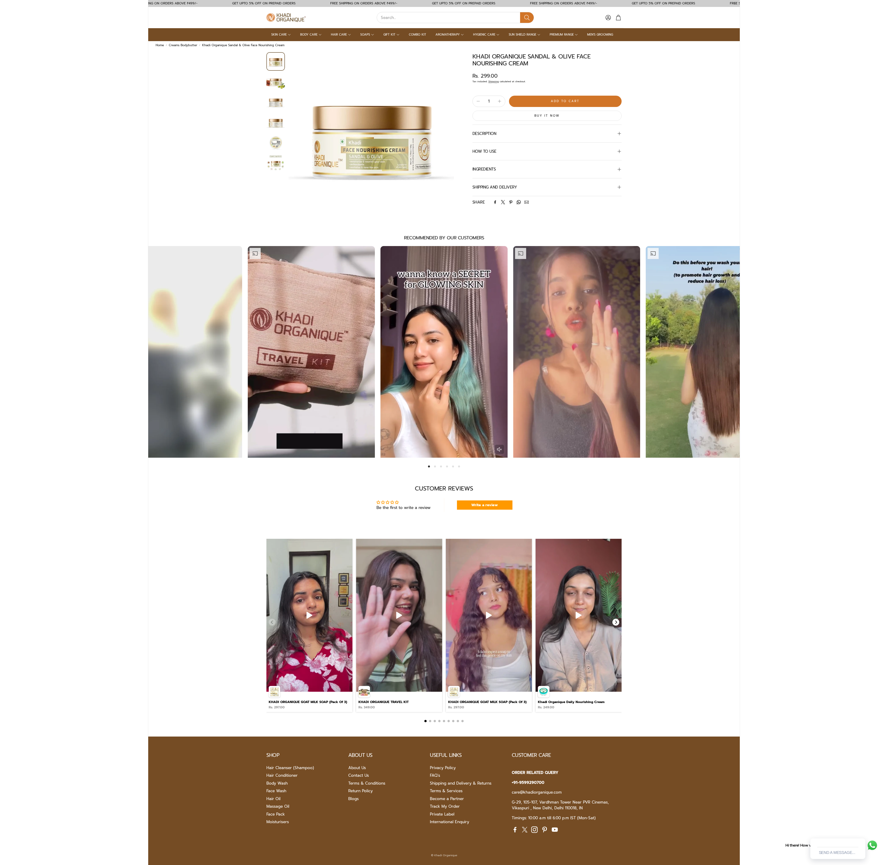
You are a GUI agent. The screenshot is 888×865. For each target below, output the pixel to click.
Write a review (484, 505)
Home (160, 45)
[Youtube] (555, 829)
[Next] (615, 622)
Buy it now (547, 115)
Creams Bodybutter (183, 45)
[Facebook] (495, 202)
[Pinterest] (511, 202)
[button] (455, 17)
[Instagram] (534, 829)
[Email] (526, 202)
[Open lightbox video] (309, 625)
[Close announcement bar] (735, 3)
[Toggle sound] (499, 449)
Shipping (493, 81)
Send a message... (837, 852)
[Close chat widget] (861, 833)
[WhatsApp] (519, 202)
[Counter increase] (499, 101)
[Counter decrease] (478, 101)
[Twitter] (503, 202)
